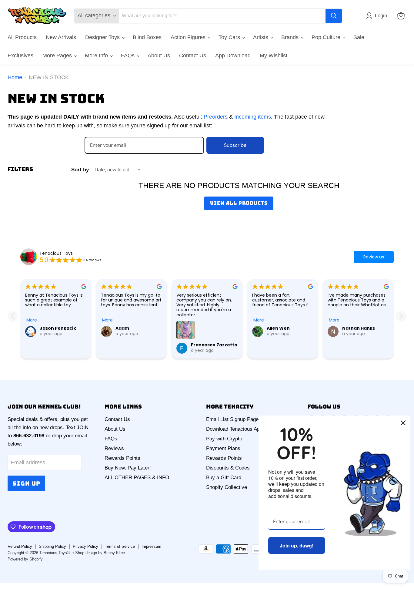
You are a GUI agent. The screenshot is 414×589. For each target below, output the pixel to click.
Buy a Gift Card (223, 477)
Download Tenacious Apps (235, 429)
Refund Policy (20, 546)
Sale (358, 37)
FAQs (128, 55)
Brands (290, 37)
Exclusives (20, 55)
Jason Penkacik (58, 328)
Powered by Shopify (25, 559)
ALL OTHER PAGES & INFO (137, 477)
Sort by (80, 170)
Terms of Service (120, 546)
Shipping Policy (52, 546)
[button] (378, 15)
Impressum (151, 546)
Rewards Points (122, 458)
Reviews (114, 448)
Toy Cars (230, 37)
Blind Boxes (147, 37)
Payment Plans (223, 448)
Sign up (26, 483)
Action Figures (189, 37)
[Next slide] (401, 316)
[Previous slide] (13, 316)
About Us (159, 55)
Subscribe (235, 145)
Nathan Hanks (358, 328)
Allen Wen (278, 328)
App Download (233, 55)
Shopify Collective (226, 487)
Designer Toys (103, 37)
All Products (22, 37)
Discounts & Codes (228, 468)
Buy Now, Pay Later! (128, 468)
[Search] (334, 16)
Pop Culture (327, 37)
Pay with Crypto (224, 439)
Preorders (216, 117)
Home (15, 77)
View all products (239, 203)
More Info (97, 55)
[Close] (403, 423)
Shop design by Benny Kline (100, 552)
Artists (261, 37)
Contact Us (192, 55)
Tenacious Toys (56, 253)
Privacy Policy (85, 546)
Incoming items (252, 117)
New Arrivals (61, 37)
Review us (373, 257)
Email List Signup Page (232, 419)
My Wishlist (273, 55)
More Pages (57, 55)
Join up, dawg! (296, 545)
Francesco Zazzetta (214, 345)
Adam (122, 328)
